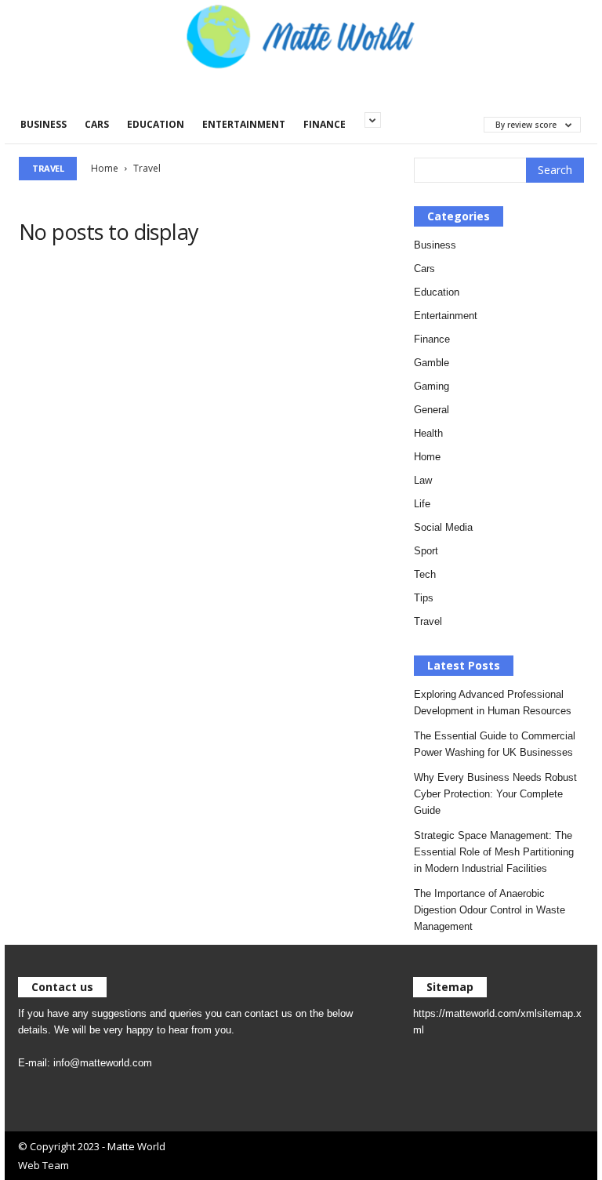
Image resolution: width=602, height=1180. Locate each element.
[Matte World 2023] (301, 35)
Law (423, 480)
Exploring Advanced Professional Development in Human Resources (492, 702)
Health (428, 433)
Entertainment (243, 124)
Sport (426, 551)
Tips (423, 598)
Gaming (431, 386)
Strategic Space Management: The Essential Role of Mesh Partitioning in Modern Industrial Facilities (494, 852)
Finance (324, 124)
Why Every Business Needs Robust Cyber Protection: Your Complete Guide (495, 794)
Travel (428, 621)
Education (155, 124)
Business (43, 124)
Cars (97, 124)
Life (422, 504)
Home (104, 168)
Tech (425, 574)
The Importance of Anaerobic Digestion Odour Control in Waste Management (489, 910)
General (431, 410)
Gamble (431, 363)
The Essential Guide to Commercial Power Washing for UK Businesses (494, 744)
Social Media (443, 527)
